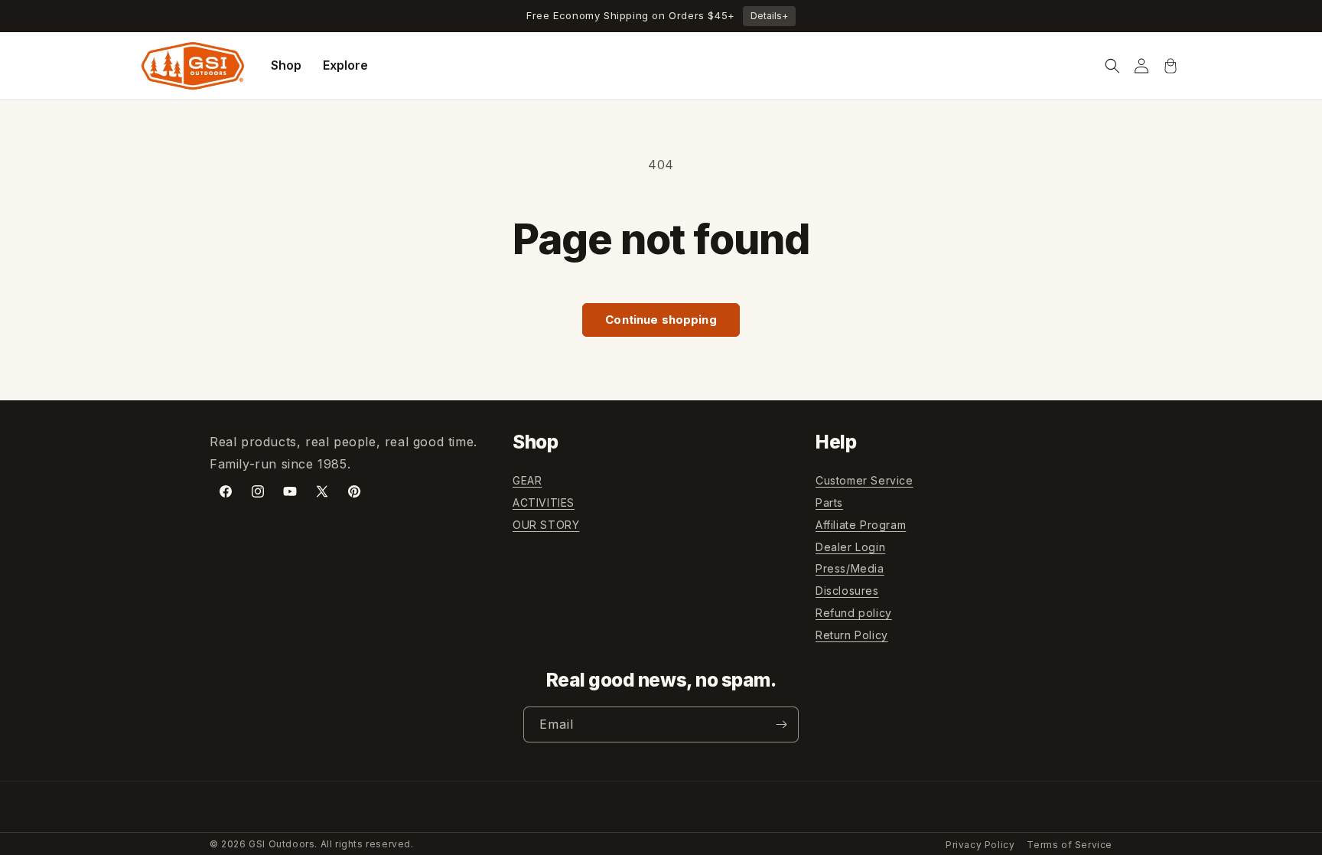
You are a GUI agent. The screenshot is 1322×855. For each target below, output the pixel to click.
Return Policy (852, 634)
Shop (286, 65)
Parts (829, 502)
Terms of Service (1069, 844)
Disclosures (847, 590)
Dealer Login (850, 546)
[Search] (1112, 66)
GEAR (527, 480)
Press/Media (850, 568)
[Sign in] (1141, 66)
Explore (345, 65)
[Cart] (1170, 66)
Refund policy (854, 612)
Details (769, 15)
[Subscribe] (781, 724)
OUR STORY (546, 524)
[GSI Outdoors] (193, 65)
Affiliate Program (861, 524)
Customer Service (864, 480)
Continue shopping (661, 319)
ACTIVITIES (544, 502)
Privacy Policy (980, 844)
